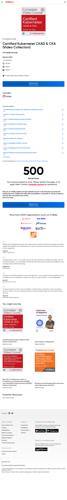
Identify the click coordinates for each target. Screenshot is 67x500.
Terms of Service (6, 472)
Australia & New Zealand (9, 451)
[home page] (9, 2)
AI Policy (23, 433)
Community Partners (8, 435)
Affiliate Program (7, 438)
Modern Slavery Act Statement (41, 472)
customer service (36, 184)
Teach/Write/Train (7, 425)
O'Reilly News (6, 430)
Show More (6, 157)
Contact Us (24, 425)
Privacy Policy (25, 430)
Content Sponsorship (8, 443)
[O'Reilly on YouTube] (12, 413)
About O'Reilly (7, 422)
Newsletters (24, 428)
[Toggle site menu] (2, 2)
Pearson (7, 70)
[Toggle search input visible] (65, 2)
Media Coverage (7, 433)
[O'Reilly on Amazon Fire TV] (41, 451)
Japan (4, 454)
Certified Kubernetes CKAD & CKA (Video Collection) (32, 161)
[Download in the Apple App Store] (40, 432)
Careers (4, 428)
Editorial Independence (26, 472)
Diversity (4, 440)
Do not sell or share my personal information (13, 465)
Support (24, 422)
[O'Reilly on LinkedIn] (9, 413)
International (6, 448)
